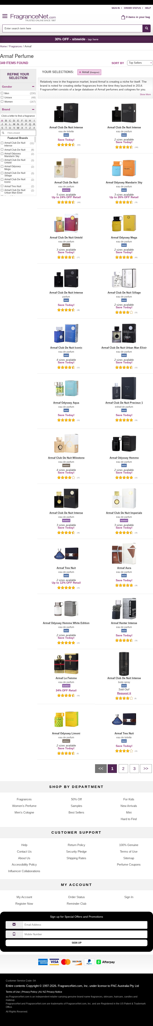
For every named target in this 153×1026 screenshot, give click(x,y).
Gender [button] (7, 86)
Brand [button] (6, 109)
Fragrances (16, 46)
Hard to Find (129, 819)
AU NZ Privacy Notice (50, 991)
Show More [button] (145, 94)
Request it (124, 693)
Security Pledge (76, 851)
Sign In (116, 8)
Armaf (90, 72)
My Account (24, 897)
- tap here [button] (76, 39)
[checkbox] (18, 93)
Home (3, 46)
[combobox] (76, 28)
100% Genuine (128, 845)
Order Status (132, 8)
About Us (24, 858)
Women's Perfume (24, 806)
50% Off (76, 799)
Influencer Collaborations (24, 871)
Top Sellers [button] (135, 62)
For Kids (128, 799)
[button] (6, 16)
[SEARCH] (146, 28)
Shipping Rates (76, 858)
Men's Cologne (24, 812)
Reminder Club (76, 903)
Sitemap (128, 858)
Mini (128, 812)
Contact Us (24, 851)
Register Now (24, 903)
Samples (76, 806)
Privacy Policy (29, 991)
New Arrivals (129, 806)
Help (148, 8)
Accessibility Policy (24, 864)
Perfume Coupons (129, 864)
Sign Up (76, 942)
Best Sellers (76, 812)
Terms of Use (128, 851)
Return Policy (76, 845)
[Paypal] (89, 961)
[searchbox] (72, 28)
